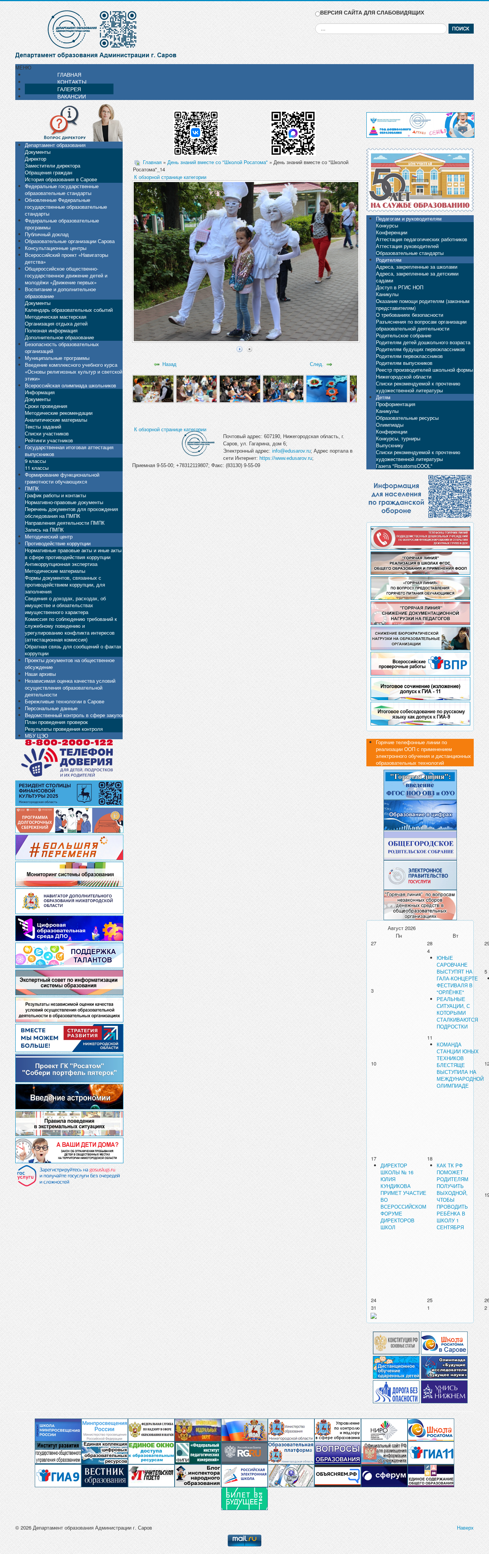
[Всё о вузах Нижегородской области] (444, 1390)
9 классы (35, 460)
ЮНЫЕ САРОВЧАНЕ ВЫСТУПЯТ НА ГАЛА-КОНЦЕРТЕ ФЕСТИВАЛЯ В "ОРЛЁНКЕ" (457, 975)
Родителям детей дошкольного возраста (423, 342)
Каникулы (387, 294)
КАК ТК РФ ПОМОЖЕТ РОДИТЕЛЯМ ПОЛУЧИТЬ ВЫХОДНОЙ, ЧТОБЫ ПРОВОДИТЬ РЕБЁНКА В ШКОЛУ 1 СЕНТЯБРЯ (452, 1196)
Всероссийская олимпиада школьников (70, 385)
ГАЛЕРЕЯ (69, 89)
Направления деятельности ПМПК (65, 522)
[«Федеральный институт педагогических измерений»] (198, 1452)
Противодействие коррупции (58, 543)
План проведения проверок (56, 721)
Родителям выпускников (404, 362)
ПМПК (32, 488)
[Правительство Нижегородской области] (244, 1429)
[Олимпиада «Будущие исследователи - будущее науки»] (444, 1366)
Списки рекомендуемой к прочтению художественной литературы (418, 387)
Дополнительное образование (59, 337)
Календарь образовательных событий (69, 309)
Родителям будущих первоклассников (420, 349)
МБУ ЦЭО (36, 735)
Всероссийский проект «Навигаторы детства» (66, 258)
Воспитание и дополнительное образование (60, 292)
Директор (35, 158)
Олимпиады (389, 424)
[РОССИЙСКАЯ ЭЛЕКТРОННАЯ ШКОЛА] (244, 1475)
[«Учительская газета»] (151, 1475)
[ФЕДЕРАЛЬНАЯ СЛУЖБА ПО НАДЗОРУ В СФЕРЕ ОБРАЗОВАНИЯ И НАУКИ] (151, 1429)
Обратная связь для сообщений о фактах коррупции (73, 650)
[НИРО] (384, 1429)
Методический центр (49, 536)
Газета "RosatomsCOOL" (404, 465)
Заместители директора (52, 165)
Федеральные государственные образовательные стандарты (62, 189)
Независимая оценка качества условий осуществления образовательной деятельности (70, 687)
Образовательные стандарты (410, 252)
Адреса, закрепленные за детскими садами (417, 277)
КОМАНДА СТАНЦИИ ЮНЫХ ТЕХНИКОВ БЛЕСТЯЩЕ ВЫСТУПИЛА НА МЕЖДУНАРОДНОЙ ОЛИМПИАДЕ (460, 1065)
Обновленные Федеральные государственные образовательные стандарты (66, 206)
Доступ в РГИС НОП (399, 287)
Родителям (389, 259)
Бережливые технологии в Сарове (64, 701)
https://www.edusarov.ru (285, 458)
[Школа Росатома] (444, 1342)
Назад (169, 364)
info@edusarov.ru (291, 451)
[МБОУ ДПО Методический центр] (291, 1475)
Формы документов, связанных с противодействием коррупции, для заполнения (65, 584)
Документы (37, 151)
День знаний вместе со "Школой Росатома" (217, 162)
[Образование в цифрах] (420, 814)
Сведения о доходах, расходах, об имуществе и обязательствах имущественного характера (65, 605)
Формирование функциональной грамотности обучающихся (62, 478)
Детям (383, 397)
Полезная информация (51, 330)
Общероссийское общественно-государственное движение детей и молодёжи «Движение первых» (66, 275)
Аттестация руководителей (407, 246)
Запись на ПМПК (44, 529)
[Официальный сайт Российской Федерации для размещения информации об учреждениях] (384, 1452)
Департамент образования (55, 144)
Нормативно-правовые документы (64, 502)
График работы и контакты (55, 495)
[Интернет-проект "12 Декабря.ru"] (396, 1342)
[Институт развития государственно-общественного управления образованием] (58, 1452)
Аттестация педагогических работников (421, 239)
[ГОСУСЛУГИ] (420, 874)
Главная (152, 162)
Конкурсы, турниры (398, 438)
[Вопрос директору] (69, 122)
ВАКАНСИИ (71, 96)
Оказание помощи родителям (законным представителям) (423, 304)
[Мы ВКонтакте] (196, 130)
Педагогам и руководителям (409, 218)
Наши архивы (40, 673)
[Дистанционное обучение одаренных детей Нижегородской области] (396, 1366)
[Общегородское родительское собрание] (420, 844)
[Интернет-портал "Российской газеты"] (244, 1452)
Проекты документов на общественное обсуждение (70, 663)
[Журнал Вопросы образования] (337, 1452)
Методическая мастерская (55, 316)
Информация (40, 392)
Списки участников (47, 433)
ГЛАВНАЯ (69, 74)
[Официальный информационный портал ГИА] (58, 1475)
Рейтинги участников (49, 440)
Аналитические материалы (56, 419)
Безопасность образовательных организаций (62, 347)
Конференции (391, 232)
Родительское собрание (403, 335)
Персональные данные (51, 708)
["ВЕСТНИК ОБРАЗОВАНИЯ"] (104, 1475)
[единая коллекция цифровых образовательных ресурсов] (104, 1452)
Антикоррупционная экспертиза (61, 563)
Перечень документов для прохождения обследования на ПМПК (71, 512)
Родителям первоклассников (409, 355)
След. (317, 364)
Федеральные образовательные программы (62, 224)
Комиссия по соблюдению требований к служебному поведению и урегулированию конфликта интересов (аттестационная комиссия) (71, 629)
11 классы (37, 467)
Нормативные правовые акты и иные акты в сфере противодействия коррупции (73, 553)
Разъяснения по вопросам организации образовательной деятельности (421, 325)
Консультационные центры (55, 247)
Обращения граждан (48, 172)
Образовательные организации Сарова (70, 241)
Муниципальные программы (57, 357)
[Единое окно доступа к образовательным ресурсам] (151, 1452)
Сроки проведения (46, 405)
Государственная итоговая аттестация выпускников (69, 450)
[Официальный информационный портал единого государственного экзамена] (431, 1452)
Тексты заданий (43, 426)
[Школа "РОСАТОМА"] (431, 1429)
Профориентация (395, 404)
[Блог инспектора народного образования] (198, 1475)
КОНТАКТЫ (71, 81)
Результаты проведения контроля (64, 728)
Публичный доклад (47, 234)
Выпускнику (389, 445)
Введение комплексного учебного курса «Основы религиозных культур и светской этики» (73, 371)
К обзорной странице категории (170, 177)
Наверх (465, 1527)
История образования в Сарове (61, 179)
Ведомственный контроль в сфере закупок (74, 715)
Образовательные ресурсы (407, 417)
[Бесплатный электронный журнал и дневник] (291, 1452)
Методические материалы (55, 570)
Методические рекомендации (58, 412)
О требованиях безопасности (409, 314)
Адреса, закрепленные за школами (416, 266)
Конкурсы (387, 225)
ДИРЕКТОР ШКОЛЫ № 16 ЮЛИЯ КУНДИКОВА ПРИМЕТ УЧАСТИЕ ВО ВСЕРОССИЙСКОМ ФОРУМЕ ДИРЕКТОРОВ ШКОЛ (403, 1196)
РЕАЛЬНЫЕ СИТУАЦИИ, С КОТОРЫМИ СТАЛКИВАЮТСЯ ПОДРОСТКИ (457, 1012)
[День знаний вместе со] (153, 388)
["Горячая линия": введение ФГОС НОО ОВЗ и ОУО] (420, 784)
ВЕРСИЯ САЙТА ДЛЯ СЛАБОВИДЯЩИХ (372, 12)
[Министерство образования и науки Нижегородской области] (291, 1429)
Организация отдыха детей (56, 323)
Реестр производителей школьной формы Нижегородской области (424, 373)
